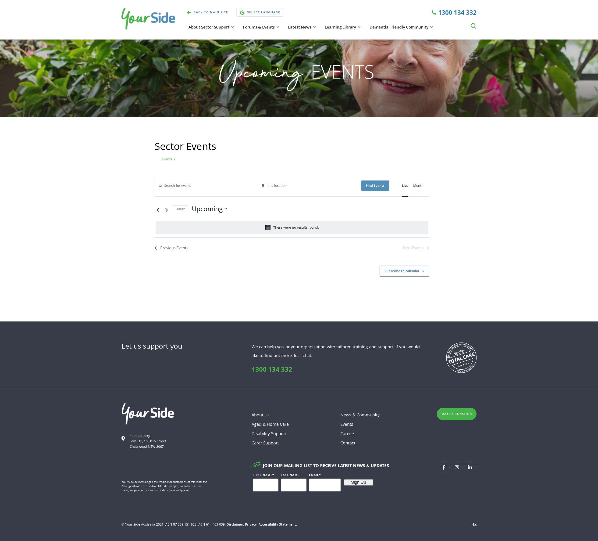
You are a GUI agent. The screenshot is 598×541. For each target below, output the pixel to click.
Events (167, 159)
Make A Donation (456, 414)
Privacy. (251, 524)
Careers (347, 433)
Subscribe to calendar (401, 271)
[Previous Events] (157, 210)
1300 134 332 (272, 369)
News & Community (360, 415)
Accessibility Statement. (278, 524)
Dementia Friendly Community (399, 27)
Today (181, 209)
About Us (261, 415)
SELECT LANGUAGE (263, 12)
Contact (347, 443)
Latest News (300, 27)
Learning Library (341, 27)
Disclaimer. (235, 524)
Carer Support (265, 443)
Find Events (375, 185)
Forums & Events (259, 27)
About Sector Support (209, 27)
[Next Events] (166, 210)
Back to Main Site (211, 12)
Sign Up (358, 482)
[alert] (292, 227)
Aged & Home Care (270, 424)
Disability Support (269, 433)
